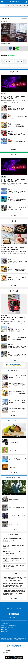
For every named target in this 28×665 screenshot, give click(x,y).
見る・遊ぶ (13, 5)
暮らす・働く (22, 5)
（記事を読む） (8, 43)
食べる (7, 5)
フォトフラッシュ (5, 18)
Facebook (12, 617)
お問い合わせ (5, 629)
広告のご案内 (5, 631)
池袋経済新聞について (6, 623)
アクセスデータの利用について (8, 627)
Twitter (16, 617)
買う (18, 5)
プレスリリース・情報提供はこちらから (10, 625)
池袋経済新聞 (14, 2)
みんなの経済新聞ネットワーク (14, 646)
